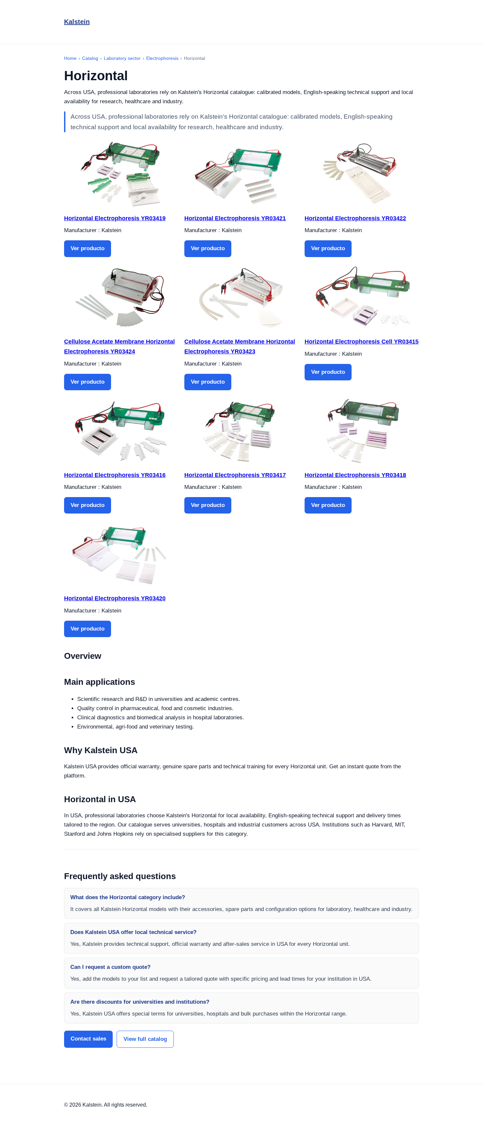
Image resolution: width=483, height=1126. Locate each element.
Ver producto (87, 248)
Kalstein (77, 21)
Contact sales (88, 1039)
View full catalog (145, 1039)
